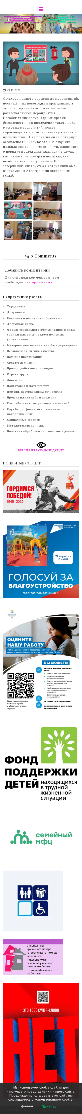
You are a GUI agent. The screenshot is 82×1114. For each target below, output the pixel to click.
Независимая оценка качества (31, 351)
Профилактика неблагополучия (32, 397)
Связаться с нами (21, 362)
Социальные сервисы (23, 420)
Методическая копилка (25, 425)
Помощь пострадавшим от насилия (34, 391)
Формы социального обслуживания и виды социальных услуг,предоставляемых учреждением (41, 334)
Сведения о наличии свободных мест (36, 318)
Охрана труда (17, 374)
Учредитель (16, 306)
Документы (16, 312)
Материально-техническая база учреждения (42, 345)
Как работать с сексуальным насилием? (38, 403)
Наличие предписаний (24, 357)
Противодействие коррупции (30, 368)
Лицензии (14, 380)
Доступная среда (20, 324)
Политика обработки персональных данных (41, 431)
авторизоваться (40, 282)
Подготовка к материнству (28, 386)
